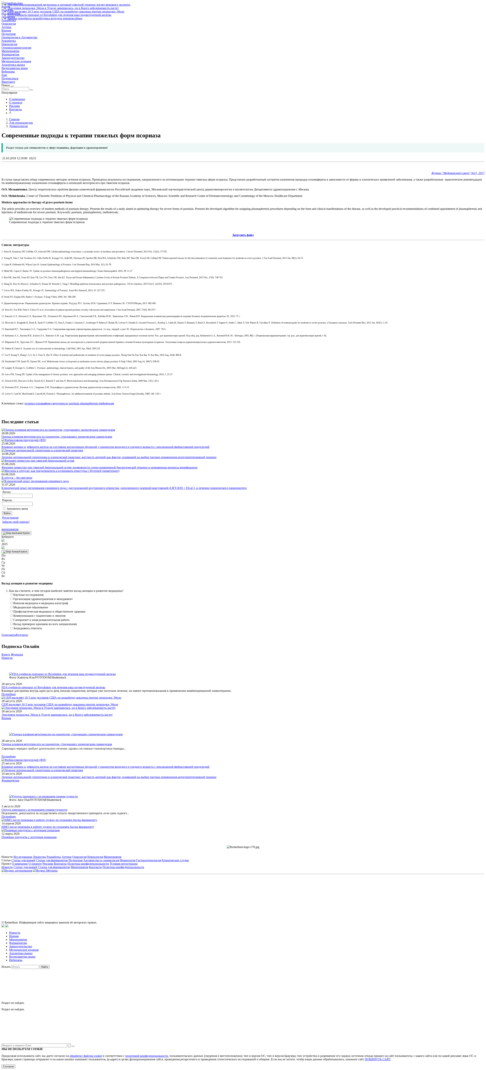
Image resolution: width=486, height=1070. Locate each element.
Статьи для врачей (23, 860)
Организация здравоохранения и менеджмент (43, 599)
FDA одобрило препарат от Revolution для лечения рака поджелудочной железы (59, 15)
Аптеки (6, 27)
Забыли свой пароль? (16, 521)
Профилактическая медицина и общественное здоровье (49, 611)
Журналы (17, 654)
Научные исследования (28, 594)
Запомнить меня (17, 508)
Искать (6, 966)
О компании (17, 99)
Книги (6, 654)
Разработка (9, 40)
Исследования (22, 856)
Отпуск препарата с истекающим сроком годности (34, 809)
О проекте (15, 102)
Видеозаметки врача (15, 68)
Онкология (9, 23)
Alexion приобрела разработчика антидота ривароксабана (45, 18)
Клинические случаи (175, 860)
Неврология (9, 44)
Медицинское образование (30, 607)
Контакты (15, 109)
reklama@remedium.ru (284, 893)
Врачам (6, 30)
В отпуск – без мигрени (17, 477)
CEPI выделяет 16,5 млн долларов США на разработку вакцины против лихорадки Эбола (66, 11)
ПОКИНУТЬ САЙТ (378, 1059)
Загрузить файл (243, 235)
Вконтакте (8, 81)
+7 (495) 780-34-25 (235, 893)
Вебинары (8, 71)
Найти (44, 966)
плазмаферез (43, 403)
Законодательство (13, 57)
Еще (4, 75)
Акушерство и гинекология (101, 860)
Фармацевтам (10, 54)
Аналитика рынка (13, 64)
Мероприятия (10, 51)
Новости (7, 657)
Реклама (14, 106)
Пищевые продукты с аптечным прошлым (29, 837)
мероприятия (10, 529)
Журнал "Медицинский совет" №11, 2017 (457, 173)
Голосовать (9, 634)
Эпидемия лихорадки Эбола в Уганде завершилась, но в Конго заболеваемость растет (63, 8)
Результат (22, 634)
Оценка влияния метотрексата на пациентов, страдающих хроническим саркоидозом (57, 436)
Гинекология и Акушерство (19, 37)
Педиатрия (9, 34)
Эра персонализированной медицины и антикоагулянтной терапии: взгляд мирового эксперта (69, 4)
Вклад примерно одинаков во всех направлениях (45, 624)
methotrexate (106, 403)
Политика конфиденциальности (88, 863)
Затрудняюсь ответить (27, 628)
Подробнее (9, 694)
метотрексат (60, 403)
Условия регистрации (124, 863)
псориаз (29, 403)
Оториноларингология (16, 47)
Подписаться (10, 78)
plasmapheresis (88, 403)
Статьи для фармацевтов (52, 860)
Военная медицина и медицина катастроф (40, 603)
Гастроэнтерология (148, 860)
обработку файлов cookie (86, 1055)
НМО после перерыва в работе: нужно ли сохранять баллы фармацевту (48, 826)
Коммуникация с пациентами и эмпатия (39, 615)
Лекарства (39, 856)
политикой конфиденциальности (146, 1055)
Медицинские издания (16, 61)
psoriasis (73, 403)
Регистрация (10, 517)
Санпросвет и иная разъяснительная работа (41, 619)
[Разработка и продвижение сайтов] (3, 926)
